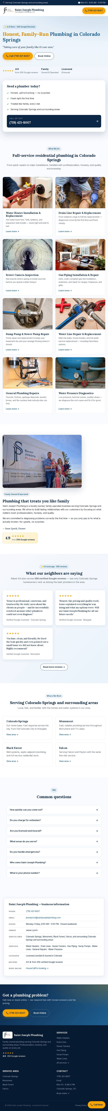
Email (59, 1080)
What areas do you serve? (23, 841)
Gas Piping (61, 1050)
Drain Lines (61, 1042)
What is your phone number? (25, 873)
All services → (63, 1063)
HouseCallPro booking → (37, 968)
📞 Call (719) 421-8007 (18, 56)
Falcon (5, 1089)
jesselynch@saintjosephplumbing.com (43, 917)
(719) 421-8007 (33, 911)
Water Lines (62, 1058)
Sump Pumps (62, 1054)
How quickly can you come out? (26, 809)
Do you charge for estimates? (25, 820)
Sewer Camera (63, 1046)
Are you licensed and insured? (25, 830)
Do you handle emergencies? (25, 852)
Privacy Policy (81, 1105)
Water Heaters (63, 1038)
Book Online (44, 56)
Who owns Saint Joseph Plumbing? (28, 862)
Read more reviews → (54, 667)
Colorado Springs (10, 1076)
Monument (7, 1080)
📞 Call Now (96, 1104)
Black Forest (8, 1084)
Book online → (63, 1093)
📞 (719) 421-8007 (94, 10)
